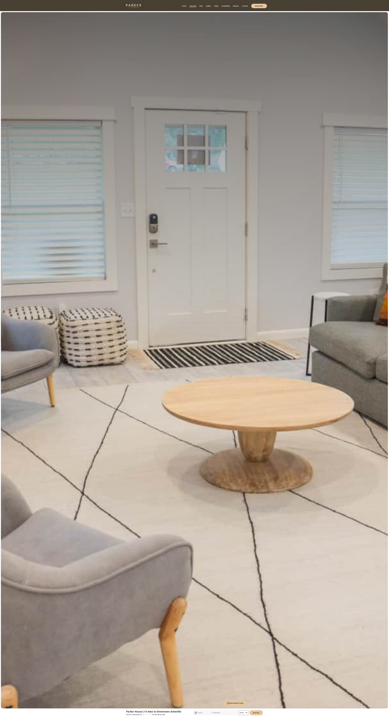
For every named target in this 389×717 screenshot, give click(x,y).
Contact (245, 6)
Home (184, 6)
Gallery (208, 6)
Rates (216, 6)
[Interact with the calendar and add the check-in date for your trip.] (196, 713)
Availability (226, 6)
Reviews (236, 6)
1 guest (241, 712)
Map (201, 6)
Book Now (259, 6)
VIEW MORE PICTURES (236, 703)
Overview (193, 6)
